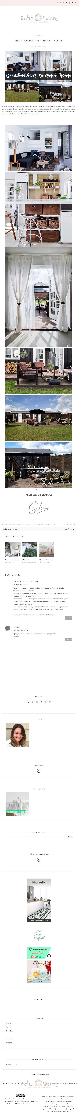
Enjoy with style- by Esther (27, 581)
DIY (7, 1027)
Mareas (16, 627)
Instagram (9, 1043)
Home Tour (9, 1031)
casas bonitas (16, 524)
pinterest (9, 1039)
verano (52, 524)
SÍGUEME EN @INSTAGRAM (39, 1075)
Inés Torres (23, 1099)
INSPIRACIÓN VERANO (43, 524)
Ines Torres (37, 46)
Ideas (34, 524)
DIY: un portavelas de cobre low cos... (46, 561)
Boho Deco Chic (68, 1106)
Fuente (38, 490)
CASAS (39, 36)
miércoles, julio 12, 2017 (20, 630)
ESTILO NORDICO (27, 524)
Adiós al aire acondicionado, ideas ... (29, 562)
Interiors (9, 1035)
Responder (69, 617)
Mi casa (8, 1023)
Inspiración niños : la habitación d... (12, 561)
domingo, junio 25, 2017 (20, 584)
